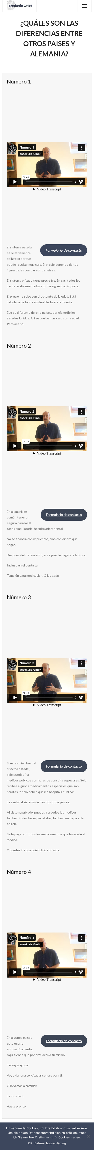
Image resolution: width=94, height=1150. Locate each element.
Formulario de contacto (64, 514)
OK (30, 1143)
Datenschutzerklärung (50, 1143)
